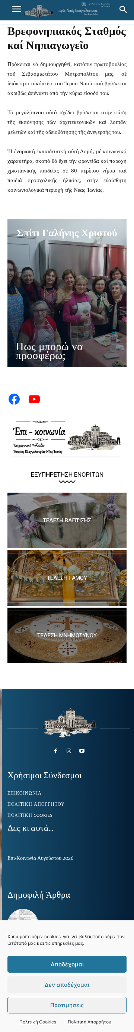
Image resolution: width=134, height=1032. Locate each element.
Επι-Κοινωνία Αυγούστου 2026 (40, 858)
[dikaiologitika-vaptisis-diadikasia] (67, 520)
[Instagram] (68, 751)
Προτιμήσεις (67, 1005)
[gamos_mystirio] (67, 578)
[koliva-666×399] (67, 635)
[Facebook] (55, 751)
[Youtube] (82, 751)
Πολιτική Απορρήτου (89, 1022)
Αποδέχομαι (67, 964)
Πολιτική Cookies (37, 1022)
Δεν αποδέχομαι (67, 984)
